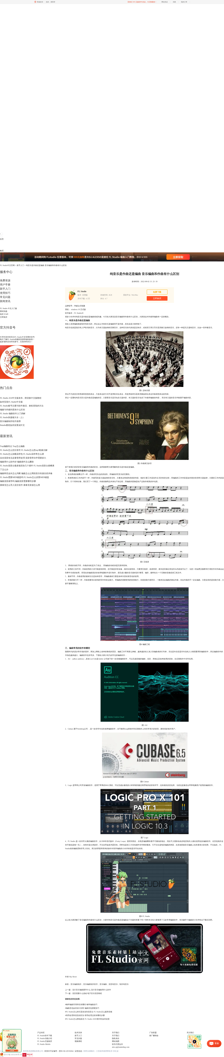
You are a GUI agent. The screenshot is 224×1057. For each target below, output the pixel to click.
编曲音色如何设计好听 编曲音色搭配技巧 (82, 1008)
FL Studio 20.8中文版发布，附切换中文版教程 (20, 398)
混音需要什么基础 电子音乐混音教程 (87, 993)
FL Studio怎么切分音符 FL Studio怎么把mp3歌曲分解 (23, 450)
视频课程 (78, 1041)
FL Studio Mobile (43, 1044)
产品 (2, 245)
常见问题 (5, 297)
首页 (2, 239)
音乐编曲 (103, 984)
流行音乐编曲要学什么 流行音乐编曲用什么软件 (91, 990)
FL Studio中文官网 (7, 265)
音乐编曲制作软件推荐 (10, 421)
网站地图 (115, 1041)
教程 (13, 245)
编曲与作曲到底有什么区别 (12, 410)
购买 (2, 251)
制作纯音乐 (124, 984)
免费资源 (5, 280)
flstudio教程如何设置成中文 (12, 425)
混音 (149, 659)
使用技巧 (5, 292)
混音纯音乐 (113, 984)
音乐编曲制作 (76, 984)
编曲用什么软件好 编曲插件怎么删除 (17, 462)
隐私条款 (115, 1038)
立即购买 (3, 317)
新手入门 (20, 265)
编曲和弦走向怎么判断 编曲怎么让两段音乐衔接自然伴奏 (26, 473)
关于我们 (115, 1036)
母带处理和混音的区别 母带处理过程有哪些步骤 (85, 1015)
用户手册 (5, 284)
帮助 (20, 245)
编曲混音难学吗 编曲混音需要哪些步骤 (18, 481)
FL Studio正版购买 (44, 1041)
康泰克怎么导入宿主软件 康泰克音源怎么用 (20, 485)
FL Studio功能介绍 (44, 1038)
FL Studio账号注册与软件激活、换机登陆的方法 (21, 406)
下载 (5, 245)
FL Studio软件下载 (44, 1036)
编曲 (128, 482)
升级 (16, 245)
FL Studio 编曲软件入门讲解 (12, 413)
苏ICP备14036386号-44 (13, 1055)
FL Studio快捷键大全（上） (12, 417)
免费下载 (157, 292)
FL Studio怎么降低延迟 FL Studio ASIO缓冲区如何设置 (87, 1019)
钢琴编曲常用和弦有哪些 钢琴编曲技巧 (81, 1005)
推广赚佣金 (153, 1036)
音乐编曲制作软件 (90, 984)
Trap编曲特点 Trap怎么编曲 (12, 446)
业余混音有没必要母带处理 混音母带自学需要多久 (23, 458)
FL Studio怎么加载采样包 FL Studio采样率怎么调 (22, 454)
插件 (9, 245)
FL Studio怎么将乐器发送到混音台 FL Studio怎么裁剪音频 (88, 1012)
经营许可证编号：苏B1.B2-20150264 (58, 1051)
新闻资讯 (5, 301)
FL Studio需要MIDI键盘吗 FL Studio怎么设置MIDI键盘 (24, 477)
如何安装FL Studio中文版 (11, 402)
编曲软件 (93, 841)
